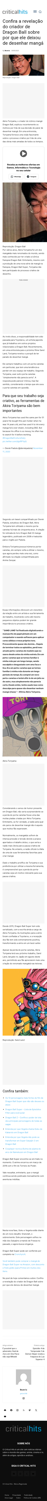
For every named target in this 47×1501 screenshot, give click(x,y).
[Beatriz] (23, 1377)
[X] (36, 1410)
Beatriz (7, 51)
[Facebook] (11, 1410)
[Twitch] (29, 1410)
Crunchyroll (19, 1254)
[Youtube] (5, 1416)
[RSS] (23, 1410)
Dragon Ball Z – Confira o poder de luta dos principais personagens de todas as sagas (23, 1121)
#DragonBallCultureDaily (14, 438)
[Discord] (5, 1410)
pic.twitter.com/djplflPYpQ (15, 441)
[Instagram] (24, 1398)
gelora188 (23, 1393)
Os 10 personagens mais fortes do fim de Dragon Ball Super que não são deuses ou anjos (24, 1101)
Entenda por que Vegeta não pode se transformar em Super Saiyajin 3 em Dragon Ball (22, 1140)
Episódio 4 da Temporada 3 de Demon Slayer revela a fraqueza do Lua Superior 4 (34, 1354)
